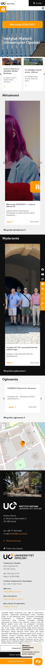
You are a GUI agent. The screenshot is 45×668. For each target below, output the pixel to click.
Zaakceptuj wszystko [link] (16, 661)
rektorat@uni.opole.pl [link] (12, 591)
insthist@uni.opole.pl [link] (18, 533)
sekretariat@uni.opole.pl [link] (13, 599)
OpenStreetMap (31, 469)
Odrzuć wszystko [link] (16, 654)
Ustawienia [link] (16, 648)
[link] (3, 9)
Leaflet (23, 469)
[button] (43, 8)
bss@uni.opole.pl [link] (10, 606)
